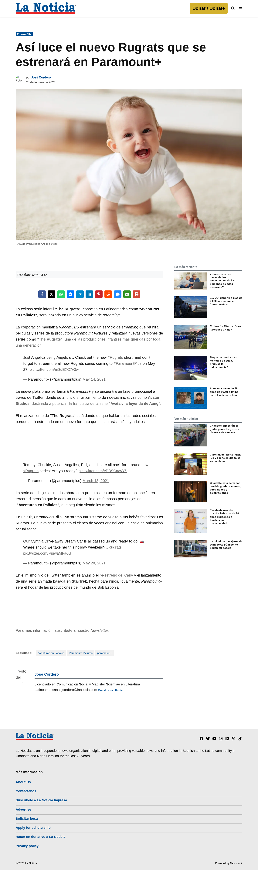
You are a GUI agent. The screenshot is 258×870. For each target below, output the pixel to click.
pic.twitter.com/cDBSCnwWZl (103, 471)
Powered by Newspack (228, 863)
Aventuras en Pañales (51, 652)
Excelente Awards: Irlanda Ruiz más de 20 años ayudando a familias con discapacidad (224, 517)
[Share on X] (51, 294)
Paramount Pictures (81, 652)
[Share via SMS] (117, 294)
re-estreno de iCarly (116, 575)
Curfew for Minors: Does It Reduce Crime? (225, 328)
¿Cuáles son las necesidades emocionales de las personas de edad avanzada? (222, 280)
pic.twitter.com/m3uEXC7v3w (54, 369)
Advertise (23, 809)
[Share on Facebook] (42, 294)
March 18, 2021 (96, 481)
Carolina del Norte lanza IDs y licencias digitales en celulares (225, 458)
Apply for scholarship (33, 828)
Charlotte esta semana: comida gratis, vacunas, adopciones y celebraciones (225, 487)
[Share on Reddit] (108, 294)
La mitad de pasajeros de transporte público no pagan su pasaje (226, 544)
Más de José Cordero (111, 689)
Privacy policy (27, 846)
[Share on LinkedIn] (89, 294)
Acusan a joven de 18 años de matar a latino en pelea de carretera (224, 392)
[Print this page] (136, 294)
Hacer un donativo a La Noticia (40, 837)
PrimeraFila (24, 34)
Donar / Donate (208, 8)
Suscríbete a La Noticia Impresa (41, 800)
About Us (23, 782)
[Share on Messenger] (70, 294)
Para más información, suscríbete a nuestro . (62, 630)
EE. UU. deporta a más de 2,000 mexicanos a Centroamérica (226, 301)
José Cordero (41, 77)
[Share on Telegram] (80, 294)
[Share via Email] (127, 294)
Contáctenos (26, 791)
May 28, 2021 (94, 563)
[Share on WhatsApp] (61, 294)
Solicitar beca (27, 818)
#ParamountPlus (127, 363)
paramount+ (104, 652)
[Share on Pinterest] (99, 294)
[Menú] (240, 8)
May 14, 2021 (94, 379)
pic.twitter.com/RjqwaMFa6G (47, 553)
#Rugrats (115, 357)
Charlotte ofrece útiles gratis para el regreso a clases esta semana (224, 429)
